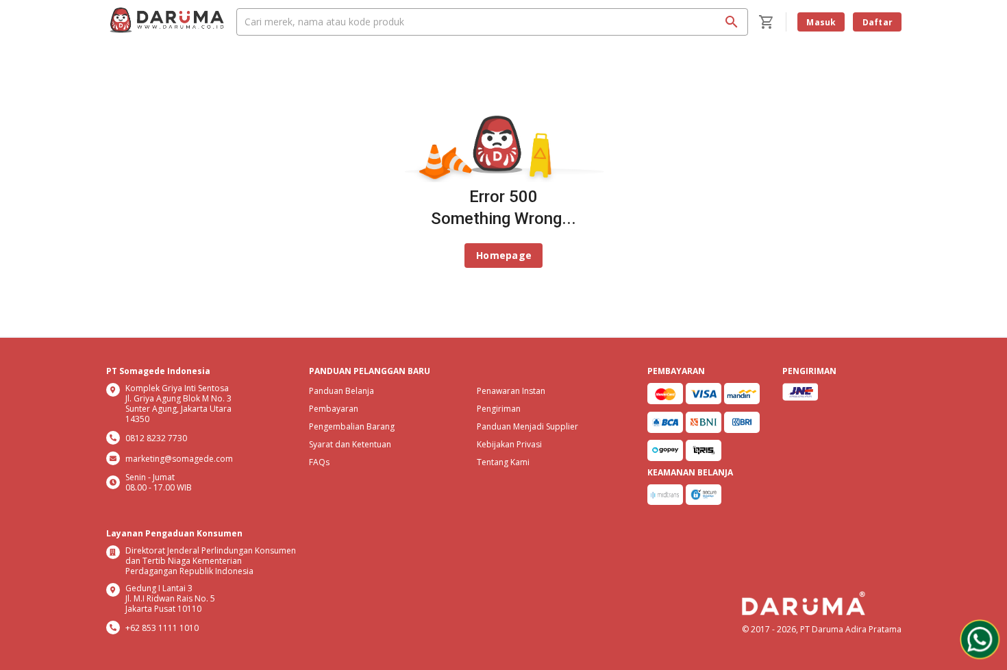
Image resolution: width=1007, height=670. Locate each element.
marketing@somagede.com (179, 459)
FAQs (319, 462)
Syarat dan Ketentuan (350, 444)
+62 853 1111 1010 (162, 628)
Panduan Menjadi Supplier (527, 426)
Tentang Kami (503, 462)
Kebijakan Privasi (509, 444)
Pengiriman (499, 408)
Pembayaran (333, 408)
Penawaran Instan (511, 391)
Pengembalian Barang (352, 426)
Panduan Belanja (341, 391)
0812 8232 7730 (156, 438)
